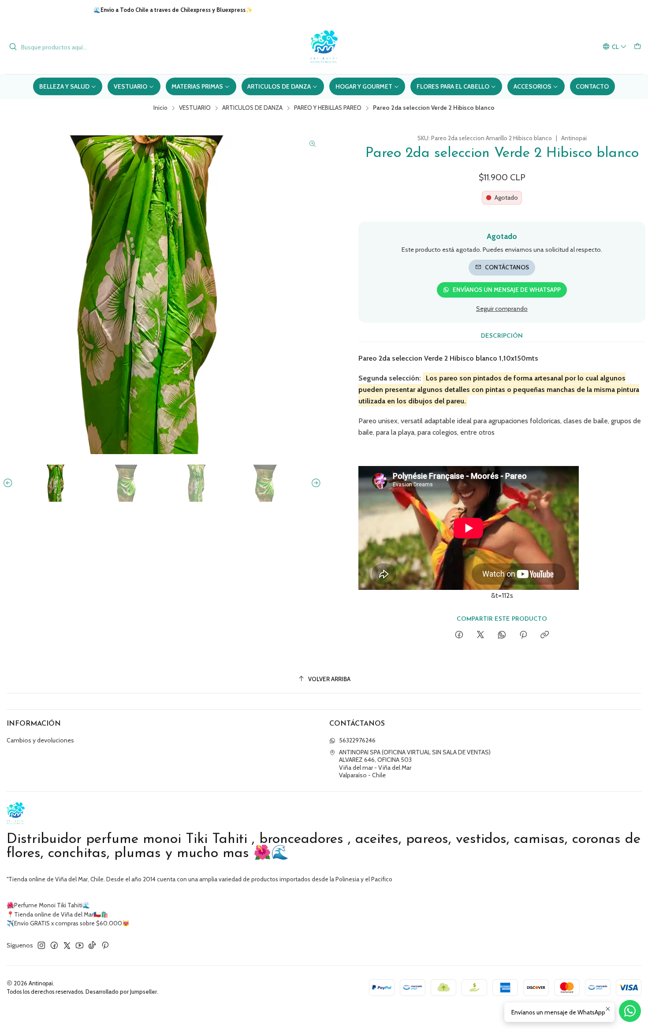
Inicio (160, 108)
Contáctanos (507, 267)
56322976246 (357, 740)
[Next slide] (314, 483)
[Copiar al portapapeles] (544, 635)
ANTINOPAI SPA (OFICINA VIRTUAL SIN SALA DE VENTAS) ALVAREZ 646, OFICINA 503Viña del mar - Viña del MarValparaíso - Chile (415, 763)
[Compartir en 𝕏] (480, 635)
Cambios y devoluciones (40, 740)
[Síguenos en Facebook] (54, 945)
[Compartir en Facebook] (459, 635)
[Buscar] (12, 47)
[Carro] (637, 47)
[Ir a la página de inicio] (324, 46)
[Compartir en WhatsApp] (502, 635)
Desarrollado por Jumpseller (121, 991)
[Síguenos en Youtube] (79, 945)
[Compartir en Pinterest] (523, 635)
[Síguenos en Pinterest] (105, 945)
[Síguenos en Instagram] (41, 945)
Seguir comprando (502, 309)
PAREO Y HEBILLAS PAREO (327, 108)
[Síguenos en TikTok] (92, 945)
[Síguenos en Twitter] (67, 945)
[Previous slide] (9, 483)
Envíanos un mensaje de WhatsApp (507, 289)
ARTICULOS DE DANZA (252, 108)
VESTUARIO (195, 108)
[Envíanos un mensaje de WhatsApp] (630, 1011)
